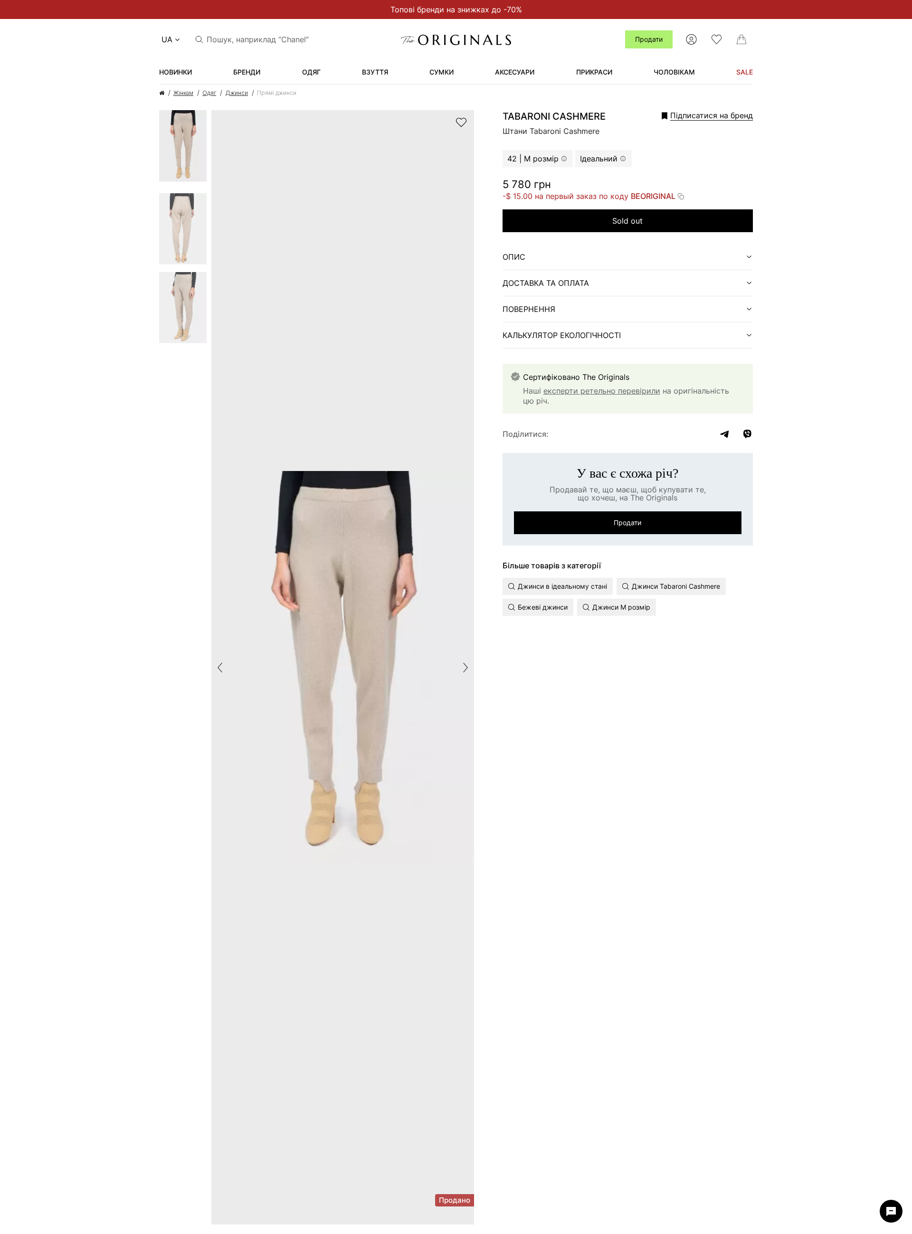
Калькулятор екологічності (562, 335)
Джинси (236, 92)
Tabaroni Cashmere (554, 116)
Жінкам (183, 92)
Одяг (209, 92)
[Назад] (219, 667)
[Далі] (465, 667)
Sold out (627, 221)
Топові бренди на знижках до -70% (456, 9)
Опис (514, 257)
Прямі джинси (276, 92)
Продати (649, 39)
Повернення (529, 309)
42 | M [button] (533, 158)
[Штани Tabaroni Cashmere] (183, 149)
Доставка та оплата (546, 283)
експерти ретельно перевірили (601, 391)
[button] (693, 115)
